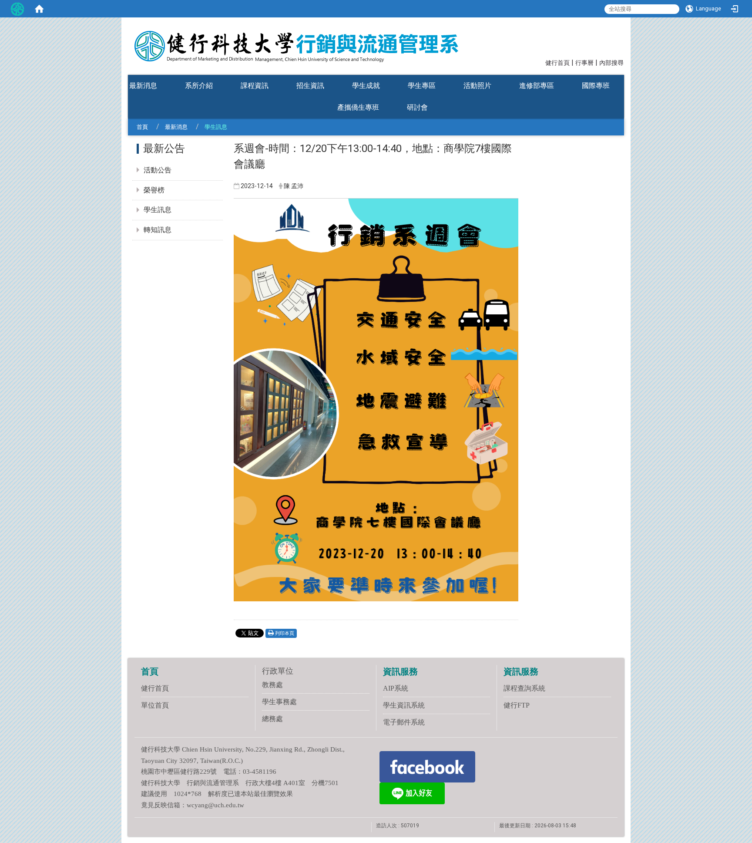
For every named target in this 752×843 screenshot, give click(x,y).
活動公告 (157, 170)
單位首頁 (155, 705)
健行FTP (517, 705)
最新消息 (143, 85)
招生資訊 (310, 85)
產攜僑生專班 (358, 107)
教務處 (272, 684)
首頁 (142, 127)
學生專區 (422, 85)
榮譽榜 (154, 190)
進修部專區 (536, 85)
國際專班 (596, 85)
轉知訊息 (157, 229)
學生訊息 (157, 209)
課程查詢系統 (524, 688)
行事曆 (584, 63)
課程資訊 (255, 85)
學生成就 (366, 85)
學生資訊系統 (404, 705)
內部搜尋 (611, 63)
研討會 (417, 107)
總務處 (272, 718)
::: (541, 62)
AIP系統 (395, 688)
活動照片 (477, 85)
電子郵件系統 (404, 722)
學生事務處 (279, 701)
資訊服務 (400, 671)
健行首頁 (557, 63)
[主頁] (310, 40)
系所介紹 (199, 85)
